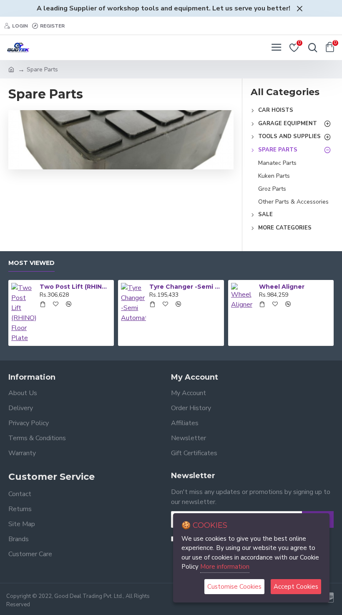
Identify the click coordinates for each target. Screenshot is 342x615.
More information (224, 566)
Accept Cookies (296, 586)
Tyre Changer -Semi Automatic (185, 286)
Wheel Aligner (281, 286)
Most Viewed (31, 263)
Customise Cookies (234, 586)
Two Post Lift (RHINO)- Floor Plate (75, 286)
